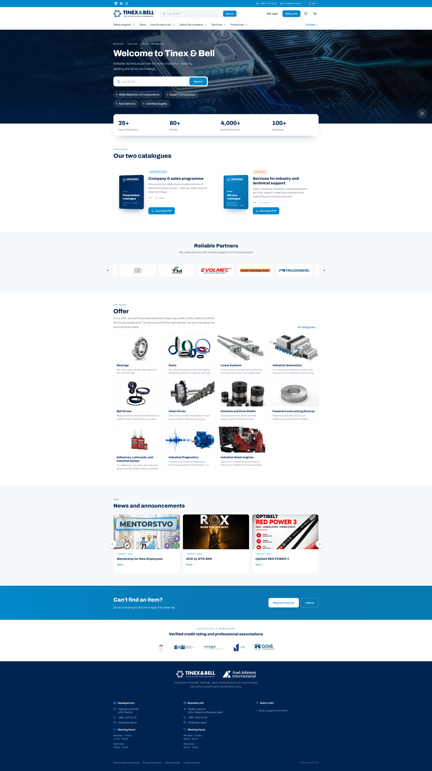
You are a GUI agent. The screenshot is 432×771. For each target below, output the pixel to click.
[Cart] (315, 13)
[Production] (246, 25)
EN (314, 3)
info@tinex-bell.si (127, 722)
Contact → (312, 24)
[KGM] (137, 270)
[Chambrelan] (255, 270)
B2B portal (291, 13)
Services (217, 24)
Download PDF (163, 210)
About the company (191, 24)
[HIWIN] (176, 270)
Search (230, 13)
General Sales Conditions (126, 762)
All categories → (308, 327)
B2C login (272, 13)
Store (142, 24)
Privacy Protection (152, 762)
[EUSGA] (214, 647)
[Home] (133, 13)
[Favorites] (305, 13)
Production (237, 24)
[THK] (216, 270)
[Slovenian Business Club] (239, 647)
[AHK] (184, 647)
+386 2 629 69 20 (197, 717)
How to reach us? (161, 24)
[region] (216, 270)
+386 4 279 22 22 (127, 717)
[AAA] (161, 647)
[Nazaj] (108, 270)
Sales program (122, 24)
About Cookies (172, 762)
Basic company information (272, 710)
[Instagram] (126, 3)
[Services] (224, 25)
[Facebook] (121, 3)
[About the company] (205, 25)
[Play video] (422, 113)
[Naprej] (324, 270)
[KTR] (294, 270)
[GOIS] (264, 647)
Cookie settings (191, 762)
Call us (309, 603)
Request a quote (283, 603)
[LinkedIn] (115, 3)
